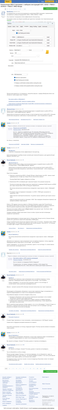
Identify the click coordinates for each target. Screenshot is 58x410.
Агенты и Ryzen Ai (13, 228)
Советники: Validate (25, 144)
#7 (23, 275)
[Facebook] (43, 394)
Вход (42, 1)
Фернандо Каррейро (17, 259)
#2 (18, 123)
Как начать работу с (13, 271)
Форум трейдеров (6, 401)
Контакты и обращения (32, 401)
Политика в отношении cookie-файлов (33, 397)
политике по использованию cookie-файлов (43, 408)
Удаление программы (21, 404)
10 (37, 368)
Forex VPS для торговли (6, 399)
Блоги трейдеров (6, 403)
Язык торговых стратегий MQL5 (20, 393)
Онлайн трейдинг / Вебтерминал (7, 377)
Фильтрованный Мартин (14, 119)
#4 (23, 160)
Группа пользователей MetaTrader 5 (44, 271)
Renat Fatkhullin (11, 160)
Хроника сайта (32, 379)
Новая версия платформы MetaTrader (34, 228)
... (22, 9)
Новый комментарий (51, 8)
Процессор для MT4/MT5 (19, 128)
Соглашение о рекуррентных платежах (32, 385)
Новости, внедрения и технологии (21, 385)
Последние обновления (19, 381)
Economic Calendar (47, 388)
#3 (18, 147)
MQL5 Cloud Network (21, 395)
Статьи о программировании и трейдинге (7, 386)
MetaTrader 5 (45, 377)
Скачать (21, 399)
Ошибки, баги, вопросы (14, 249)
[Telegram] (46, 394)
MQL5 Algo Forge (20, 397)
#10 (23, 344)
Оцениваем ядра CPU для (26, 119)
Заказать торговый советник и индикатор (7, 389)
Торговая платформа (21, 377)
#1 (22, 109)
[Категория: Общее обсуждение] (2, 9)
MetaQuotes (10, 11)
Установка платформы (19, 401)
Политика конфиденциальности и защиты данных (34, 393)
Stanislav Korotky (17, 129)
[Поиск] (38, 1)
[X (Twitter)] (48, 394)
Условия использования (32, 381)
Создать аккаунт (50, 1)
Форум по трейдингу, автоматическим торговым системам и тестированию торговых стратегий (29, 126)
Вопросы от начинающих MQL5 (37, 144)
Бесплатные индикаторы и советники (5, 381)
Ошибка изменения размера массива (43, 364)
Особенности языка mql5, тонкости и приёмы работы (22, 101)
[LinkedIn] (53, 394)
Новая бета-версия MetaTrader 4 (45, 249)
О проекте (31, 377)
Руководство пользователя (19, 389)
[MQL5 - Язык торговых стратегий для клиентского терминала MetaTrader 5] (2, 1)
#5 (18, 231)
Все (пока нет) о (21, 228)
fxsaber (9, 123)
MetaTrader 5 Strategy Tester (39, 119)
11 (40, 368)
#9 (18, 332)
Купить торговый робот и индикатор (7, 393)
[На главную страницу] (1, 9)
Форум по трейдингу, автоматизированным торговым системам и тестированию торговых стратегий (31, 256)
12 (24, 9)
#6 (19, 253)
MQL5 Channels (46, 383)
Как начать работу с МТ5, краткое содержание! (25, 258)
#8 (23, 314)
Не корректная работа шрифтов (16, 364)
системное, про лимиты (14, 310)
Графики (4, 405)
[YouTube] (50, 394)
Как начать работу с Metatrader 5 (17, 99)
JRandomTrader (11, 109)
